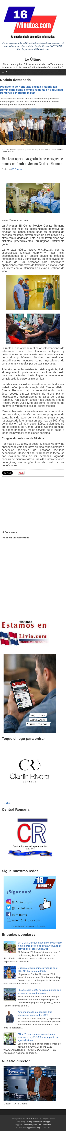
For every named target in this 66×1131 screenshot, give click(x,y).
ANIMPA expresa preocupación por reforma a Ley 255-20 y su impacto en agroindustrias (38, 1037)
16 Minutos (34, 1118)
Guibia (7, 803)
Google (38, 1128)
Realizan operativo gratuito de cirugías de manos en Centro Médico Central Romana (32, 161)
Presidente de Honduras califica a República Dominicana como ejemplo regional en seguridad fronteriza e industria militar (31, 89)
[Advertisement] (28, 500)
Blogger (28, 1128)
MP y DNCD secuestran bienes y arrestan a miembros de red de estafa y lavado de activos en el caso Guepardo (40, 945)
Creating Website (32, 1122)
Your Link (28, 1125)
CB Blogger (16, 169)
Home (4, 149)
